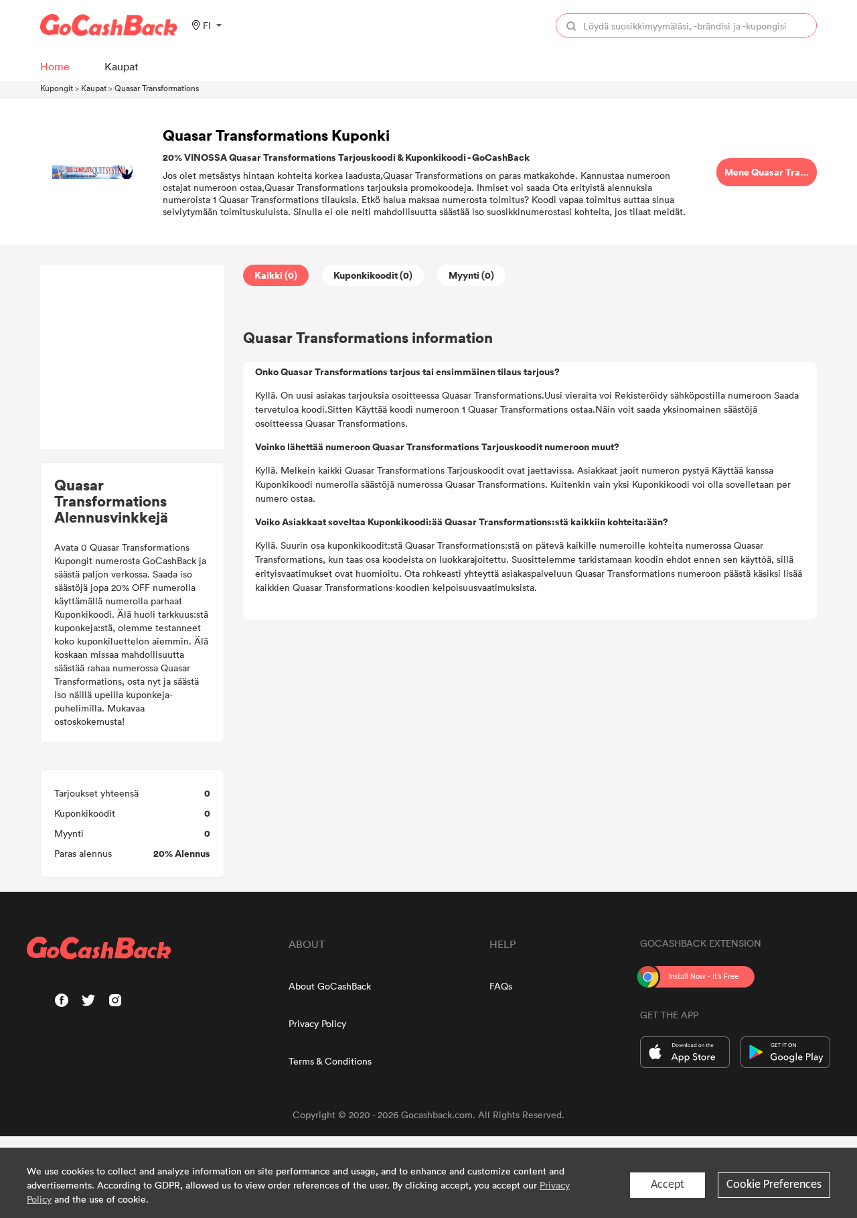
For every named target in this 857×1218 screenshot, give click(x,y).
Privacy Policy (317, 1023)
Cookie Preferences (774, 1184)
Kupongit (56, 88)
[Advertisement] (132, 357)
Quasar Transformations (156, 88)
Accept (667, 1184)
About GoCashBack (330, 985)
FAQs (500, 985)
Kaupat (93, 88)
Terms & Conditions (330, 1061)
